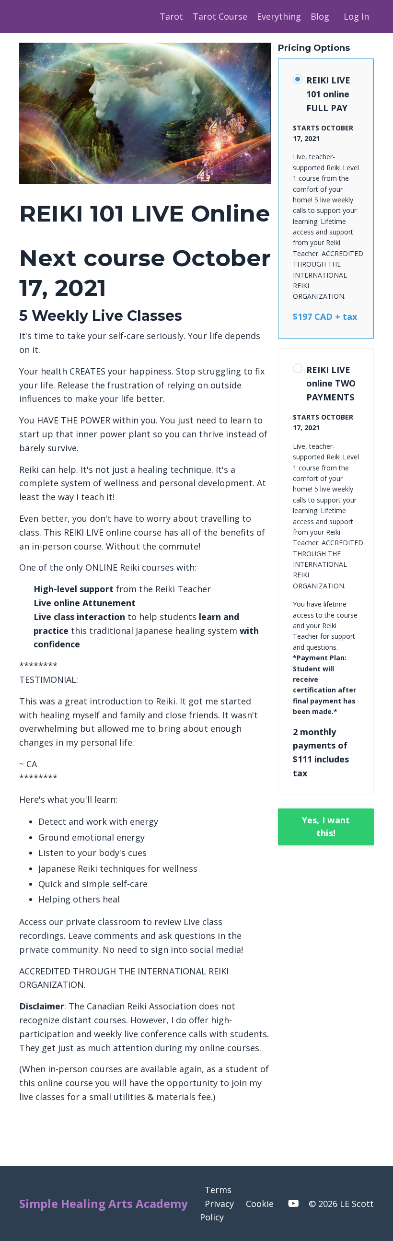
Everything (279, 16)
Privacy (219, 1203)
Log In (356, 16)
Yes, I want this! (326, 826)
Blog (320, 16)
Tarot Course (220, 16)
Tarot (171, 16)
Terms (218, 1189)
